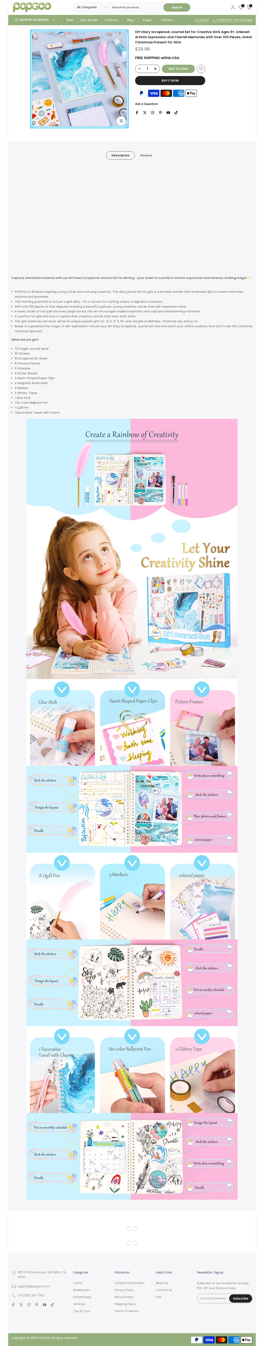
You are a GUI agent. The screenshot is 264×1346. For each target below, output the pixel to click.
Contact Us (164, 1290)
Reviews (146, 155)
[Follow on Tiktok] (176, 112)
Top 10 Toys (81, 1311)
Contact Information (129, 1283)
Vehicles (79, 1304)
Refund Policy (124, 1297)
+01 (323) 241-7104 (227, 20)
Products (111, 20)
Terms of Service (126, 1311)
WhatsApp (246, 20)
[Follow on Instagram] (152, 112)
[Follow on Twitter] (145, 112)
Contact (203, 20)
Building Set (81, 1290)
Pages (147, 20)
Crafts (77, 1283)
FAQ (158, 1297)
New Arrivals (89, 20)
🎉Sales (67, 20)
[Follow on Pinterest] (160, 112)
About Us (162, 1283)
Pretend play (82, 1297)
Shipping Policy (125, 1304)
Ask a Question (146, 104)
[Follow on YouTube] (168, 112)
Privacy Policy (124, 1290)
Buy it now (170, 81)
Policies (166, 20)
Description (121, 155)
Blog (130, 20)
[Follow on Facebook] (137, 112)
